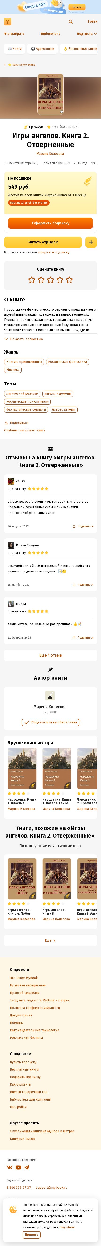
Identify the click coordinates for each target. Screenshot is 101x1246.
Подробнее (67, 1227)
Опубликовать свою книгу (24, 430)
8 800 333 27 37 (19, 1188)
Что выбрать (14, 34)
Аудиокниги (45, 49)
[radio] (31, 279)
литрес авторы (63, 410)
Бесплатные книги (82, 49)
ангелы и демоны (57, 394)
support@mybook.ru (51, 1188)
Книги (17, 49)
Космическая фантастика (67, 362)
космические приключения (27, 402)
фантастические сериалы (26, 410)
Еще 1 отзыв (50, 655)
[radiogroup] (50, 280)
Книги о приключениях (24, 362)
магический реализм (22, 394)
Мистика (12, 370)
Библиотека (50, 34)
